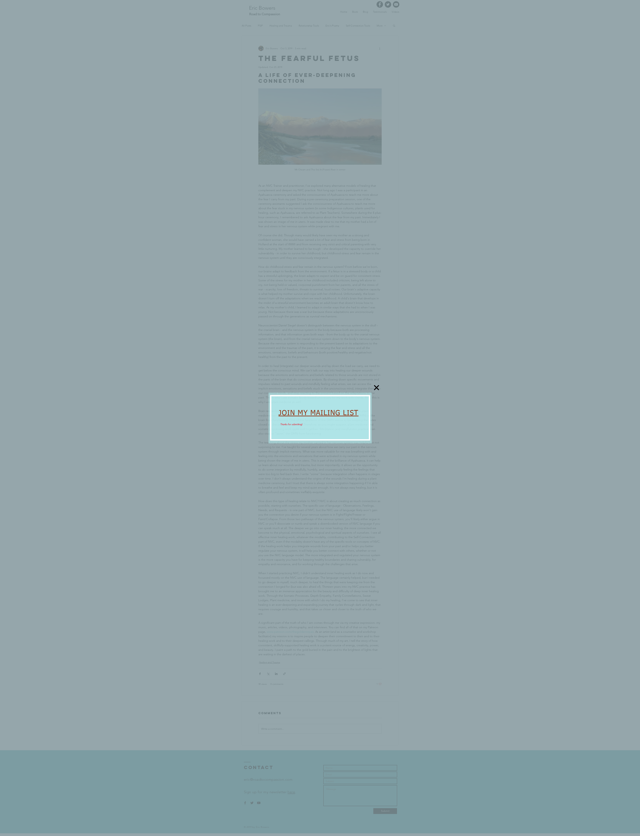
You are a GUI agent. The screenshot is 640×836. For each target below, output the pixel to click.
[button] (376, 387)
